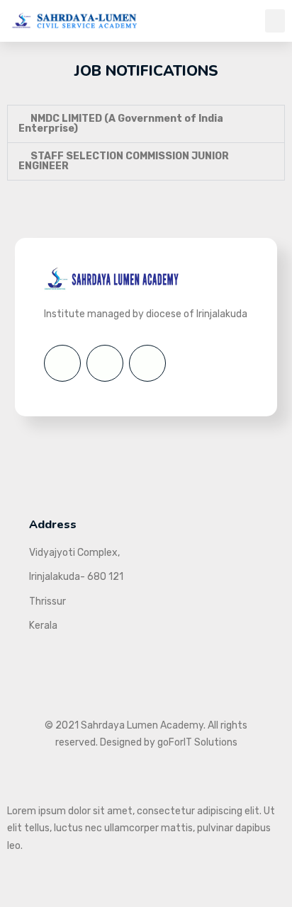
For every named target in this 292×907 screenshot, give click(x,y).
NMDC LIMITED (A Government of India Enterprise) (120, 124)
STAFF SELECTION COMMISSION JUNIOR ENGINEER (123, 161)
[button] (275, 21)
